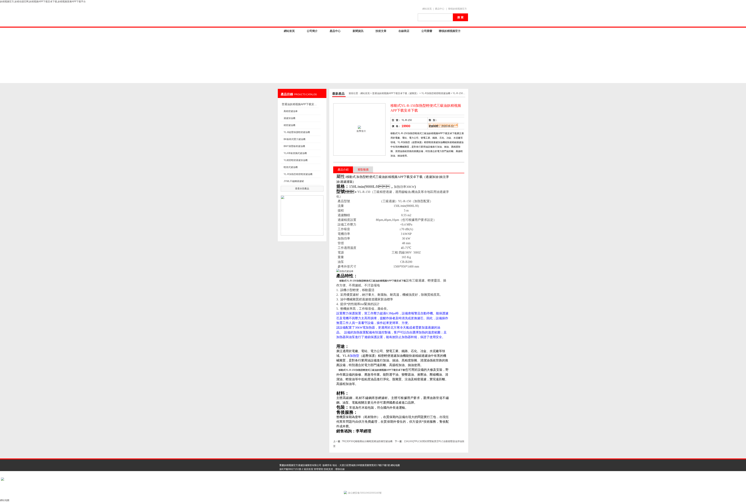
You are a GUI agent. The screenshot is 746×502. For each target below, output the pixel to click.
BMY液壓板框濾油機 (294, 146)
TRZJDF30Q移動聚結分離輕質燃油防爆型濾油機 (367, 441)
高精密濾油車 (291, 111)
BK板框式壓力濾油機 (294, 139)
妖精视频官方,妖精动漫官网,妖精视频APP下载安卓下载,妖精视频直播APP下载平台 (43, 1)
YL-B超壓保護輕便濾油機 (297, 132)
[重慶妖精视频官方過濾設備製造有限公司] (346, 15)
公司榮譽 (426, 30)
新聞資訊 (358, 30)
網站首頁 (427, 8)
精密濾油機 (289, 125)
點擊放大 (361, 131)
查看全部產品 (302, 188)
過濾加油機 (289, 118)
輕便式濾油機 (291, 167)
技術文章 (381, 30)
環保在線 (340, 469)
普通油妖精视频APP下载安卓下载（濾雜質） (300, 104)
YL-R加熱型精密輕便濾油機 (298, 174)
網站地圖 (395, 465)
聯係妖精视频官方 (457, 8)
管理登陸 (318, 469)
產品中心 (439, 8)
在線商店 (403, 30)
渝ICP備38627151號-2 (291, 469)
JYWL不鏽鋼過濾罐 (294, 181)
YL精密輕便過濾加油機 (296, 160)
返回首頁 (308, 469)
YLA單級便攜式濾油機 (295, 153)
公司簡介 (312, 30)
